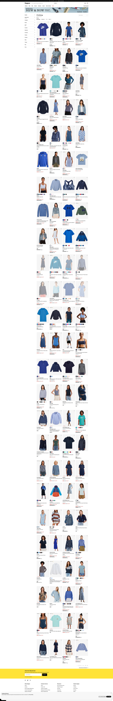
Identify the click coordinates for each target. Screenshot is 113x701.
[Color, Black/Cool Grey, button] (41, 91)
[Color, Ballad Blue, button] (52, 91)
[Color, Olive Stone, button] (54, 65)
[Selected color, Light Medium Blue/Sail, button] (63, 604)
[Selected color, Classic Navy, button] (37, 298)
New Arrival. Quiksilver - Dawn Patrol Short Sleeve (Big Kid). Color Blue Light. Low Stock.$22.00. (56, 625)
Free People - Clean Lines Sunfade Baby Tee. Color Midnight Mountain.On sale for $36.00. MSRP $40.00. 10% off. (56, 446)
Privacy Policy (31, 694)
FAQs (42, 685)
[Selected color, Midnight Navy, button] (63, 194)
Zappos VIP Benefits (28, 691)
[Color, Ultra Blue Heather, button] (66, 324)
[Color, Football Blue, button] (67, 39)
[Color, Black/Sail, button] (70, 604)
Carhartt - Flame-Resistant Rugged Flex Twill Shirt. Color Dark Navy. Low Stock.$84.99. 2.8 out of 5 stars (43, 111)
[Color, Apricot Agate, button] (43, 39)
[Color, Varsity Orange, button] (53, 324)
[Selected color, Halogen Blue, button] (37, 194)
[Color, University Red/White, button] (79, 324)
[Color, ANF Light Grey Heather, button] (53, 91)
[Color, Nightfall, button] (40, 194)
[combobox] (42, 3)
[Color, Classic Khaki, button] (70, 298)
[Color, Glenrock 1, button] (77, 39)
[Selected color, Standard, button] (50, 220)
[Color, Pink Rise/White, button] (77, 324)
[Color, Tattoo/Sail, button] (66, 604)
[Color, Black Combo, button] (53, 527)
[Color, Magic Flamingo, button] (39, 39)
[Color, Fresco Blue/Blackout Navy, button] (67, 272)
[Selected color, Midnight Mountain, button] (50, 452)
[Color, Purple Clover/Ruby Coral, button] (52, 500)
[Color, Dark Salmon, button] (39, 298)
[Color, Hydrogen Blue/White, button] (39, 91)
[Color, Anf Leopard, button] (77, 657)
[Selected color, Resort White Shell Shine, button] (37, 527)
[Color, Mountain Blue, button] (83, 245)
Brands (74, 685)
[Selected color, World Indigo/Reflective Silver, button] (76, 272)
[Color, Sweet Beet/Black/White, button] (39, 500)
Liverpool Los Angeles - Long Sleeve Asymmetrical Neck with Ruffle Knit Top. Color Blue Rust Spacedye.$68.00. (43, 446)
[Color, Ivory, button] (53, 65)
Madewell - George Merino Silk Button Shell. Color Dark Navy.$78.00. (69, 396)
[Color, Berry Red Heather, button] (67, 324)
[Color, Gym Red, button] (39, 630)
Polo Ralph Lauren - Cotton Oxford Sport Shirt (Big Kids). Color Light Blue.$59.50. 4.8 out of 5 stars (56, 189)
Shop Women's (79, 11)
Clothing (42, 19)
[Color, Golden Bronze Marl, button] (44, 402)
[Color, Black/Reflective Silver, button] (79, 272)
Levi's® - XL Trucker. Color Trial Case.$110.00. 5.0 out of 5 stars (69, 521)
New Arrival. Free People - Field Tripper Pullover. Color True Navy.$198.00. (43, 421)
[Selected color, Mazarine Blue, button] (37, 376)
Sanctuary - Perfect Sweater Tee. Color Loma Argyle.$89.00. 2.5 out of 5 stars (69, 651)
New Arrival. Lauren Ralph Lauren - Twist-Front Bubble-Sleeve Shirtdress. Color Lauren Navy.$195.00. (56, 651)
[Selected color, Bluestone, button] (50, 402)
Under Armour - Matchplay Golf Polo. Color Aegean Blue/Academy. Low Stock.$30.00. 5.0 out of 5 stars (43, 319)
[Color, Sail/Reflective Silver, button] (77, 272)
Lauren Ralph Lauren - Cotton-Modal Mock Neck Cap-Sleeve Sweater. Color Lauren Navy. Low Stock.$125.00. (43, 137)
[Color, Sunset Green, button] (64, 452)
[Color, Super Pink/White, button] (70, 143)
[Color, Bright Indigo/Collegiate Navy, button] (82, 194)
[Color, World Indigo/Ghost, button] (54, 272)
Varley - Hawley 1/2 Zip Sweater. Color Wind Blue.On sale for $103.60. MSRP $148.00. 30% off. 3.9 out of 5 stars (43, 396)
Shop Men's (85, 11)
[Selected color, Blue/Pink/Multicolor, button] (50, 427)
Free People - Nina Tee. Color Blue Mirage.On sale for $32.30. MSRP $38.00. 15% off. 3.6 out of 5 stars (56, 60)
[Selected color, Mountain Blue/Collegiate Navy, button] (76, 245)
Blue (49, 19)
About (26, 685)
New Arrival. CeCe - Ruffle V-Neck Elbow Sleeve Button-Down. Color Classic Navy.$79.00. (82, 521)
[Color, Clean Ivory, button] (67, 91)
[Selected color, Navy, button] (63, 65)
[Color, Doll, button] (64, 39)
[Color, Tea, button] (77, 552)
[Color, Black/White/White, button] (40, 500)
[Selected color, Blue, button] (50, 245)
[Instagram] (25, 680)
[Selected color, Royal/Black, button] (63, 220)
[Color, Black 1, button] (77, 245)
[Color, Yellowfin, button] (69, 452)
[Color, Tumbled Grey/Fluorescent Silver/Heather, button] (82, 427)
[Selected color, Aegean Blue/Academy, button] (37, 324)
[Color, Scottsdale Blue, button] (67, 452)
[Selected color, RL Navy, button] (50, 324)
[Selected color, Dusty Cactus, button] (76, 427)
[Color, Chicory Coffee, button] (80, 552)
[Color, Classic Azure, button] (52, 324)
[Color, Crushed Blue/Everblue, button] (79, 194)
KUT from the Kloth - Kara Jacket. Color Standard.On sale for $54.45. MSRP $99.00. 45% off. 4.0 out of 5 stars (56, 214)
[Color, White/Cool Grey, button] (40, 91)
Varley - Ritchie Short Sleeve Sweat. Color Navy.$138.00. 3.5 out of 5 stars (43, 547)
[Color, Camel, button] (54, 324)
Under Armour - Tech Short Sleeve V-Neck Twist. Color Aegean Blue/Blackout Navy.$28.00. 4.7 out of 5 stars (69, 267)
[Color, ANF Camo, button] (54, 91)
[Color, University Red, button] (40, 39)
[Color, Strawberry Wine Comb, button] (54, 527)
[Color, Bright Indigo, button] (77, 194)
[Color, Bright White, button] (79, 39)
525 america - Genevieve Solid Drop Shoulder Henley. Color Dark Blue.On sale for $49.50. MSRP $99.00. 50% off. (43, 651)
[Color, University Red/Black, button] (69, 245)
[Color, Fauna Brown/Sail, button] (67, 604)
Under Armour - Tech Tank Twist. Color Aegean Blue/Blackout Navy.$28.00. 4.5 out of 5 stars (69, 137)
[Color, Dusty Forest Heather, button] (77, 630)
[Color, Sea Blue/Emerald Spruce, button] (54, 500)
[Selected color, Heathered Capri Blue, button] (76, 298)
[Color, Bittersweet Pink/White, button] (79, 376)
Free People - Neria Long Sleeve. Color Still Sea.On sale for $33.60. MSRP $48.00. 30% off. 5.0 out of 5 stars (69, 85)
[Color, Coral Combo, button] (39, 272)
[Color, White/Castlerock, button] (44, 324)
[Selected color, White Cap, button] (50, 578)
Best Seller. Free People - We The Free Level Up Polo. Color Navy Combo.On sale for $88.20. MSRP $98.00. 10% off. (69, 111)
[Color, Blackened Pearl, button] (77, 500)
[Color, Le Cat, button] (67, 657)
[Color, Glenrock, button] (80, 39)
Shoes (74, 691)
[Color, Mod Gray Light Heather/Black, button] (66, 220)
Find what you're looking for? (83, 667)
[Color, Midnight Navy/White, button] (82, 324)
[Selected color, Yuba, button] (76, 39)
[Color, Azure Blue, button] (39, 552)
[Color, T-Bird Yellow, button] (67, 376)
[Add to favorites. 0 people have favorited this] (48, 22)
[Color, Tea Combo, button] (40, 272)
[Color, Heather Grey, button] (56, 65)
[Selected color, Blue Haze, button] (76, 578)
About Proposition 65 (44, 691)
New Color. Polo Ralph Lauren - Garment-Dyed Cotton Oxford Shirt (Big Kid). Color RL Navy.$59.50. (56, 319)
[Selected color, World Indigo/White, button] (50, 143)
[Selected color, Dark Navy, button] (50, 39)
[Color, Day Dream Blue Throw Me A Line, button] (77, 298)
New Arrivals (75, 688)
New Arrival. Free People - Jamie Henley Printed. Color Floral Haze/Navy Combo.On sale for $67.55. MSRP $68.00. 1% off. (43, 470)
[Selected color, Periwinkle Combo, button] (50, 527)
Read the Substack (61, 0)
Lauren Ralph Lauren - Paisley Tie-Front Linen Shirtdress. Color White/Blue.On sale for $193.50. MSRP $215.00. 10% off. (69, 495)
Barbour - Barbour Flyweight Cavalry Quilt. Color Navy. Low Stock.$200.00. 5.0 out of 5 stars (56, 163)
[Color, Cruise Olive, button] (66, 298)
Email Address (28, 674)
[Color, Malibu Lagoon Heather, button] (69, 324)
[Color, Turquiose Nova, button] (64, 298)
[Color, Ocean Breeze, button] (52, 578)
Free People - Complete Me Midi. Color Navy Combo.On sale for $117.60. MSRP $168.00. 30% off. (43, 267)
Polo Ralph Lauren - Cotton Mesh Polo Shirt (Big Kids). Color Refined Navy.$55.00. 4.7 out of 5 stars (69, 446)
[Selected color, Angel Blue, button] (50, 91)
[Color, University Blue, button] (44, 39)
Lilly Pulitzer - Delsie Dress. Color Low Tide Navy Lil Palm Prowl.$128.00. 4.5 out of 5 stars (82, 85)
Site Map (58, 688)
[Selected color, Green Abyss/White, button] (50, 272)
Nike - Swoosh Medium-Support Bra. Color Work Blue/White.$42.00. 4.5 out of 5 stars (82, 319)
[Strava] (30, 680)
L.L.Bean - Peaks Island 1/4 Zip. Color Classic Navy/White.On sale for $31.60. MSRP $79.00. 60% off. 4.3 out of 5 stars (69, 573)
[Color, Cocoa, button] (41, 194)
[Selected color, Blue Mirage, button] (50, 65)
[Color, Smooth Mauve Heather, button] (79, 630)
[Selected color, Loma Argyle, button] (63, 657)
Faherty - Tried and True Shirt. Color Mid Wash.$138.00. (56, 598)
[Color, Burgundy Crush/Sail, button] (64, 604)
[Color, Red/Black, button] (64, 220)
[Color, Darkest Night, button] (70, 324)
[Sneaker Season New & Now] (56, 10)
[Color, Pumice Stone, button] (56, 91)
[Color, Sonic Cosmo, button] (39, 194)
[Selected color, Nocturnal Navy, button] (63, 324)
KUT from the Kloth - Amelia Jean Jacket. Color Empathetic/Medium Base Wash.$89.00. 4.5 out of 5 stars (43, 240)
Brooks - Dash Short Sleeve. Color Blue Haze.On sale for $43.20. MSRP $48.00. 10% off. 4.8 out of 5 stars (82, 573)
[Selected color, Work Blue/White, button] (76, 324)
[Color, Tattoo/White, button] (79, 350)
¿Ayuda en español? (44, 688)
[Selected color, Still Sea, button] (63, 91)
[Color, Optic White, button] (52, 220)
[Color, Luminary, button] (79, 578)
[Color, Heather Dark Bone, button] (69, 657)
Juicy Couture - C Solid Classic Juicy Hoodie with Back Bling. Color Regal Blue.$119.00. (82, 396)
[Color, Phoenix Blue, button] (80, 245)
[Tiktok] (28, 680)
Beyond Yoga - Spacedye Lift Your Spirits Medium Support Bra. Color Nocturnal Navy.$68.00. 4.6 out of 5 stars (82, 625)
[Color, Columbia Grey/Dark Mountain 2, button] (82, 245)
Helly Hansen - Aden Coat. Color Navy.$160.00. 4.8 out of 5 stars (82, 446)
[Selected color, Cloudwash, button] (76, 500)
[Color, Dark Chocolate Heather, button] (64, 324)
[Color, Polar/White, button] (52, 376)
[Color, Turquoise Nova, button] (66, 452)
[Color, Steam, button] (41, 39)
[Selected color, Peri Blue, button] (76, 552)
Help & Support (86, 5)
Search (55, 3)
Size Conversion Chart (60, 685)
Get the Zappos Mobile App (29, 688)
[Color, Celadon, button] (64, 376)
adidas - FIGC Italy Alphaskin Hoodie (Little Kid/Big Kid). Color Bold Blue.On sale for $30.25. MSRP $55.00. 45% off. (43, 163)
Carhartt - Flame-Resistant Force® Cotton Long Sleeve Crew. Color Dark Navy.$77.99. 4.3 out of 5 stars (56, 33)
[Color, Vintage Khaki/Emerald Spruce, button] (53, 500)
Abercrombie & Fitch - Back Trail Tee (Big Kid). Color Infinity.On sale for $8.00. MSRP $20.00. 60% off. (82, 163)
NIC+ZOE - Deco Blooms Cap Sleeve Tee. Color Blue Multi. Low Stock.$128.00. (43, 598)
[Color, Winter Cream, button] (67, 298)
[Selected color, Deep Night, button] (37, 39)
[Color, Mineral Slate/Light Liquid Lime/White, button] (66, 194)
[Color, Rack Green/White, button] (82, 376)
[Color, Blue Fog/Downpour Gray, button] (66, 272)
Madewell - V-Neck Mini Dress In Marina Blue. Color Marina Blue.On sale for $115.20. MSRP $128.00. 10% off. (43, 344)
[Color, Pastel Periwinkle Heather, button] (83, 630)
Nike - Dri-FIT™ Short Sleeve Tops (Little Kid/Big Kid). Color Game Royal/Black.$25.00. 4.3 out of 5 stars (69, 240)
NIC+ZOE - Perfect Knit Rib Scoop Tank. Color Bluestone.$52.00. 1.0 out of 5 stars (56, 396)
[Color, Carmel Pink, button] (69, 376)
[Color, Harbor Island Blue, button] (66, 376)
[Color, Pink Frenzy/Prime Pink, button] (64, 143)
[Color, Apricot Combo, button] (52, 527)
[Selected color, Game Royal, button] (63, 39)
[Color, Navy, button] (41, 402)
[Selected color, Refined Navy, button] (63, 376)
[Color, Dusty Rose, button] (39, 376)
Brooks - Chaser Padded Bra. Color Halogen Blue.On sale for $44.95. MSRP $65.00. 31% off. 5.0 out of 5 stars (43, 189)
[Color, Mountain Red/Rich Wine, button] (79, 245)
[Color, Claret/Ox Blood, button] (64, 272)
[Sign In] (85, 3)
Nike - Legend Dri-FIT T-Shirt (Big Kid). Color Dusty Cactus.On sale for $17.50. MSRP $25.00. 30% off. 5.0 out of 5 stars (82, 421)
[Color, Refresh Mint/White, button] (69, 143)
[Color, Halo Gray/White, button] (80, 376)
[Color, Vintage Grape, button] (66, 91)
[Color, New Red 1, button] (70, 452)
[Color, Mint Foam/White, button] (64, 194)
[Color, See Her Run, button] (77, 116)
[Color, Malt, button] (52, 402)
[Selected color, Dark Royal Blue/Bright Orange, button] (50, 500)
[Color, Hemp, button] (53, 272)
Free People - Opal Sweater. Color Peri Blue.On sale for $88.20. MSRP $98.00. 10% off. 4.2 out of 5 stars (82, 547)
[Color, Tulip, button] (64, 657)
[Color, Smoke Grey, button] (70, 39)
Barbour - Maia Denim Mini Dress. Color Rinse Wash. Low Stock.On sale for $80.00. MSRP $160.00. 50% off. (69, 470)
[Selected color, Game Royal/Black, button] (63, 245)
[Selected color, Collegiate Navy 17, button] (76, 194)
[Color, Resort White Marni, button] (79, 298)
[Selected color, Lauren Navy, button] (37, 143)
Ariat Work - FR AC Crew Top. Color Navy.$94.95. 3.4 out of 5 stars (69, 60)
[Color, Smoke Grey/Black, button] (64, 245)
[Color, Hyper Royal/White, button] (80, 324)
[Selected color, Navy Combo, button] (37, 272)
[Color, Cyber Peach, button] (83, 578)
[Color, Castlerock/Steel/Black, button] (41, 324)
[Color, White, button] (43, 194)
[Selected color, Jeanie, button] (76, 116)
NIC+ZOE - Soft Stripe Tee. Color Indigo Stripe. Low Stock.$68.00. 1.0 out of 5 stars (43, 573)
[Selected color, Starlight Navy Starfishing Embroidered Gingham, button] (63, 168)
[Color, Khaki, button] (52, 39)
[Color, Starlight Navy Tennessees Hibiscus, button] (39, 527)
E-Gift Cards (59, 691)
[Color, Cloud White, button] (82, 630)
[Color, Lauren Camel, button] (39, 143)
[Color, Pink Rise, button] (69, 39)
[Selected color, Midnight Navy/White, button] (37, 91)
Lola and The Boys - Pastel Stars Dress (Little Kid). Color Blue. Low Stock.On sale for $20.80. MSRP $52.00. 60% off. (69, 625)
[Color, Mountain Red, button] (80, 194)
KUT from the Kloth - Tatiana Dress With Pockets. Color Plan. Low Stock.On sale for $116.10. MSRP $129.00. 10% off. (82, 470)
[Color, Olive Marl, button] (40, 402)
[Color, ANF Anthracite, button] (57, 91)
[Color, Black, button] (52, 65)
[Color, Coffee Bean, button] (37, 402)
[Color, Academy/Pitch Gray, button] (40, 324)
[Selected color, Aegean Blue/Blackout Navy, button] (63, 143)
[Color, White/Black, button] (67, 245)
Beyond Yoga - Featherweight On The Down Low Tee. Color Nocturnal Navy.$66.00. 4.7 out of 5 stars (69, 319)
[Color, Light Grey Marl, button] (39, 402)
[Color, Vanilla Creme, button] (70, 657)
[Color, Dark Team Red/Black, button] (57, 272)
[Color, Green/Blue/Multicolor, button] (52, 427)
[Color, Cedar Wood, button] (52, 452)
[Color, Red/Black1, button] (39, 324)
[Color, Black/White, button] (66, 143)
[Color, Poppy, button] (69, 298)
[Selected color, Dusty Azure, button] (63, 298)
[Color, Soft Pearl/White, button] (52, 143)
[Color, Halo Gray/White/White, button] (67, 143)
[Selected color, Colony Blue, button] (76, 657)
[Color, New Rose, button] (52, 194)
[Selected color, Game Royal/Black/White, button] (37, 500)
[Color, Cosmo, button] (77, 578)
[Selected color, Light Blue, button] (50, 194)
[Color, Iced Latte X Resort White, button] (64, 168)
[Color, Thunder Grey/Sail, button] (69, 604)
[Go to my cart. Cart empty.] (87, 3)
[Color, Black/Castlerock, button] (43, 324)
